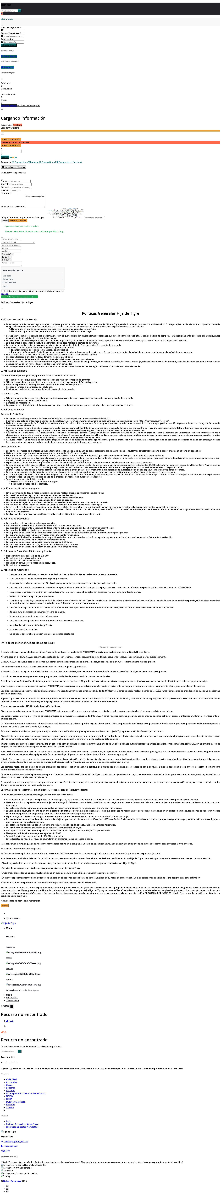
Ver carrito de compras (28, 105)
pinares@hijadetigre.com (15, 1141)
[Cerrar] (2, 25)
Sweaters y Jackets (15, 1101)
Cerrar (5, 220)
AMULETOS (10, 936)
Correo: (4, 187)
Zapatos (10, 1107)
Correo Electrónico (11, 33)
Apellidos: (6, 184)
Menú (9, 928)
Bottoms (9, 968)
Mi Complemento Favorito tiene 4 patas (22, 990)
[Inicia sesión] (2, 1006)
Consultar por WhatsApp (14, 167)
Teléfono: (6, 190)
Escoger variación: (10, 127)
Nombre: (5, 181)
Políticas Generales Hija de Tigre (22, 1124)
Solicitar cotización (18, 220)
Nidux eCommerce (12, 1181)
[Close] (2, 109)
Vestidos (10, 1104)
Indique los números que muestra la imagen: (23, 217)
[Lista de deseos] (4, 1006)
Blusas (9, 958)
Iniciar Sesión (10, 45)
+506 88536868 (10, 1146)
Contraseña (7, 39)
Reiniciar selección (12, 139)
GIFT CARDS (12, 997)
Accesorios (10, 947)
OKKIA (9, 1099)
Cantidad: (5, 193)
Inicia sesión (14, 918)
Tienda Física (12, 1000)
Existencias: (7, 125)
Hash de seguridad (11, 27)
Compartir (6, 162)
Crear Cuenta (10, 56)
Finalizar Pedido (9, 105)
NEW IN (9, 1096)
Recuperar (8, 67)
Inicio (8, 1121)
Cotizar (5, 157)
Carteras (9, 979)
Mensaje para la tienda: (12, 206)
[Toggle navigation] (11, 1006)
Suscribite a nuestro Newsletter (22, 1126)
